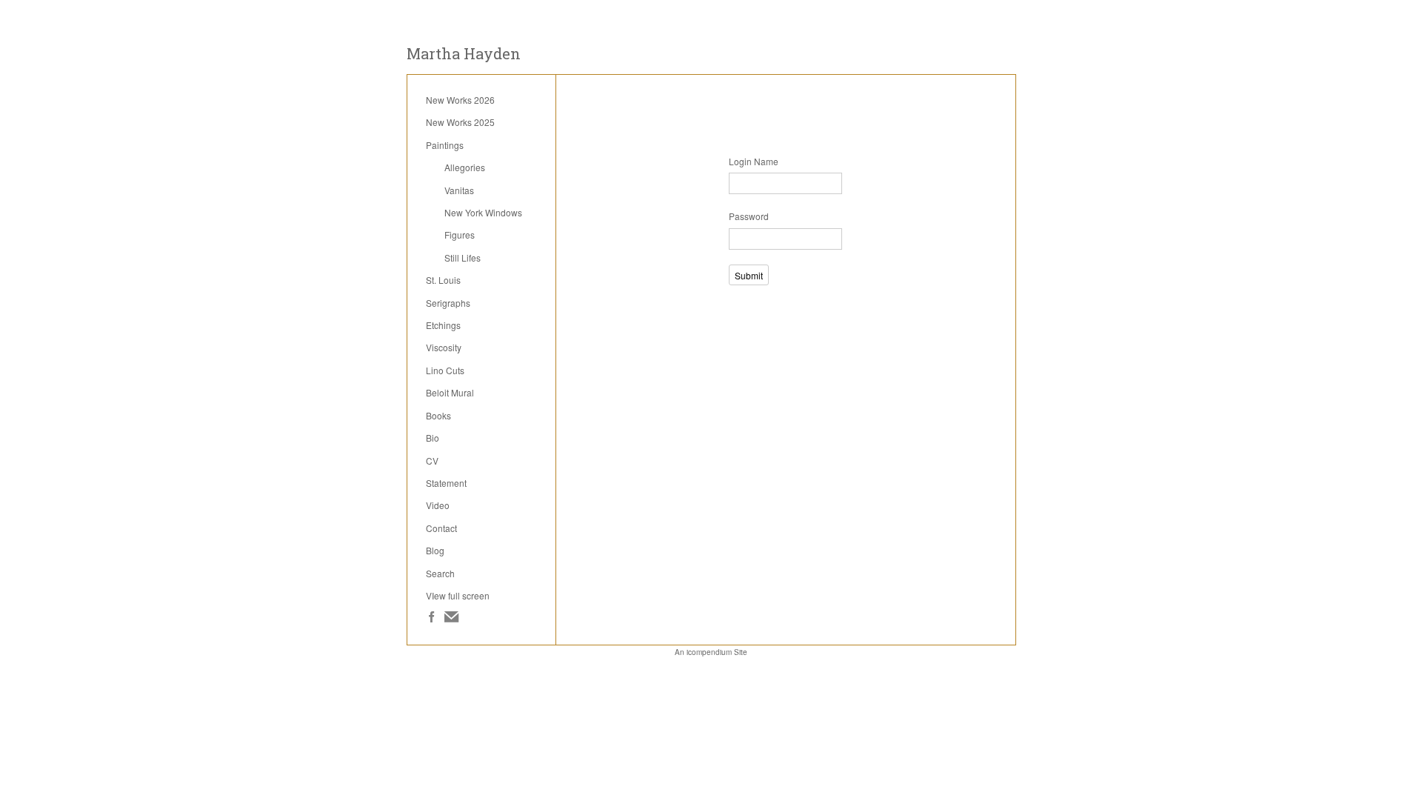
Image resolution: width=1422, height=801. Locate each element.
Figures (459, 234)
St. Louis (443, 279)
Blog (435, 550)
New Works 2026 (460, 99)
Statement (446, 482)
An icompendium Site (711, 652)
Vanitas (459, 190)
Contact (441, 528)
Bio (432, 437)
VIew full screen (458, 595)
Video (438, 505)
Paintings (445, 145)
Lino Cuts (445, 370)
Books (438, 415)
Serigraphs (448, 302)
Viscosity (443, 347)
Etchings (443, 325)
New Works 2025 (460, 122)
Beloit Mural (450, 392)
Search (440, 573)
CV (432, 460)
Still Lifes (462, 257)
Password (749, 216)
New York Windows (483, 212)
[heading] (464, 53)
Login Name (753, 161)
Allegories (464, 167)
